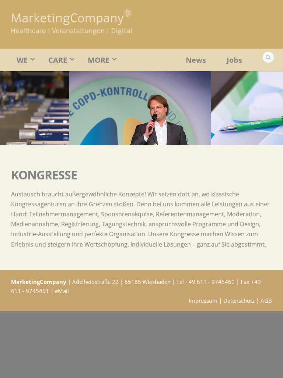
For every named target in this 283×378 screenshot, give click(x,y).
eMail (62, 291)
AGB (266, 300)
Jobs (234, 60)
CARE (57, 60)
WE (22, 60)
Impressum (203, 300)
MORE (98, 60)
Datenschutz (239, 300)
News (196, 60)
